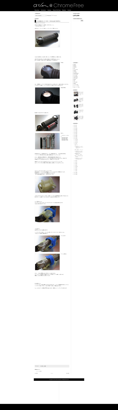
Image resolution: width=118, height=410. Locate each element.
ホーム (52, 373)
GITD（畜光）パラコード (79, 149)
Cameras (49, 10)
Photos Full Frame (57, 10)
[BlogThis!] (42, 366)
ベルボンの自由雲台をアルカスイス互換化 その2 (81, 105)
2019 (75, 128)
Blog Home (37, 10)
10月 (76, 142)
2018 (75, 129)
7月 (75, 162)
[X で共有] (43, 366)
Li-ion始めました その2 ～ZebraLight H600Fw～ (49, 21)
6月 (75, 163)
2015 (75, 133)
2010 (75, 174)
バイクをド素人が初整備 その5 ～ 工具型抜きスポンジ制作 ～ (81, 100)
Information (43, 10)
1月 (75, 170)
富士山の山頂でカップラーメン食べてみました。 (81, 93)
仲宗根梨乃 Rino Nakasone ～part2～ (78, 154)
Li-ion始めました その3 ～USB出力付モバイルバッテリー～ (79, 147)
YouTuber (75, 84)
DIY (74, 72)
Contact (69, 10)
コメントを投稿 (38, 371)
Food (74, 75)
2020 (75, 126)
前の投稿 (67, 373)
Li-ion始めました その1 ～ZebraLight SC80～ (79, 158)
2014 (75, 135)
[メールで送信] (41, 366)
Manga (75, 78)
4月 (75, 166)
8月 (75, 160)
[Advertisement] (78, 41)
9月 (75, 143)
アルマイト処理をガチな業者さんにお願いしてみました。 (81, 118)
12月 (76, 139)
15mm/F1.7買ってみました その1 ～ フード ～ (81, 111)
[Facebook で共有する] (45, 366)
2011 (75, 172)
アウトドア (75, 85)
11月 (76, 140)
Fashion (75, 74)
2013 (75, 136)
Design (75, 69)
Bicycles (64, 10)
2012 (75, 138)
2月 (75, 169)
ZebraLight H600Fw (39, 26)
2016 (75, 132)
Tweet (75, 82)
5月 (75, 165)
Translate (55, 15)
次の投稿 (36, 373)
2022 (75, 125)
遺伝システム (76, 87)
